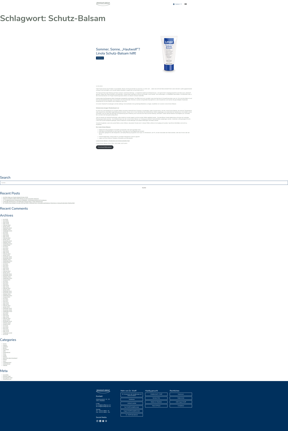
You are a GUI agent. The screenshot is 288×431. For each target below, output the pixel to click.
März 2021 (6, 304)
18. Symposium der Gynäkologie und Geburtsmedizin (132, 394)
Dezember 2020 (7, 308)
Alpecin (5, 345)
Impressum (181, 394)
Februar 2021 (6, 305)
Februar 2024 (6, 254)
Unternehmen (6, 364)
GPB (4, 351)
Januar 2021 (6, 307)
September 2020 (7, 311)
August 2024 (6, 245)
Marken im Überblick (156, 402)
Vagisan (5, 365)
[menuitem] (178, 4)
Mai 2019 (5, 328)
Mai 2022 (5, 284)
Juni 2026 (5, 221)
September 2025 (7, 231)
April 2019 (6, 330)
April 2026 (6, 222)
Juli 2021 (5, 298)
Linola (4, 355)
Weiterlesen (100, 58)
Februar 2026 (6, 225)
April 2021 (6, 303)
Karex (4, 354)
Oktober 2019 (7, 323)
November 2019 (7, 321)
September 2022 (7, 278)
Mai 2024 (5, 249)
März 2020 (6, 317)
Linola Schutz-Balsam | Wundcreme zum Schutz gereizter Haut (113, 141)
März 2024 (6, 252)
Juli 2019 (5, 326)
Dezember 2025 (7, 228)
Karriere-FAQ (156, 398)
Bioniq (4, 348)
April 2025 (6, 235)
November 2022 (7, 275)
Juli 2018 (5, 334)
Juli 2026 (5, 219)
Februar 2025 (6, 238)
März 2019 (6, 331)
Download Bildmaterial (105, 147)
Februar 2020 (6, 318)
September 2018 (7, 333)
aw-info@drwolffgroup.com (103, 406)
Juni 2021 (5, 300)
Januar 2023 (6, 272)
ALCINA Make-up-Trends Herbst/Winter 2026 (15, 197)
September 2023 (7, 261)
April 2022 (6, 285)
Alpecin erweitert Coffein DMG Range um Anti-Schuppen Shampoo (21, 199)
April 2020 (6, 315)
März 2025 (6, 236)
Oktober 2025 (7, 229)
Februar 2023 (6, 271)
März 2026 (6, 223)
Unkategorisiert (7, 362)
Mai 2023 (5, 267)
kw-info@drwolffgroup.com (103, 405)
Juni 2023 (5, 265)
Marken (5, 357)
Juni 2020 (5, 313)
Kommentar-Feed (7, 378)
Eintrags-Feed (6, 376)
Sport (4, 361)
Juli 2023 (5, 264)
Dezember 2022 (7, 274)
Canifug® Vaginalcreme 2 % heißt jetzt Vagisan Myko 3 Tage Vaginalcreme (23, 201)
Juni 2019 (5, 327)
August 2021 (6, 297)
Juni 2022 (5, 282)
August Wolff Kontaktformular (132, 411)
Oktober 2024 (7, 242)
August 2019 (6, 324)
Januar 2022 (6, 290)
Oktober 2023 (7, 259)
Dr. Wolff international (132, 415)
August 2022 (6, 280)
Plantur (5, 359)
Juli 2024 (5, 246)
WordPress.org (7, 379)
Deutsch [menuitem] (177, 4)
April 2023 (6, 268)
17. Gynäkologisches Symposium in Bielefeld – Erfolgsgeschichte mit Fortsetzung (24, 200)
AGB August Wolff (181, 402)
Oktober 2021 (7, 294)
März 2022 (6, 287)
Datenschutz (181, 398)
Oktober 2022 (7, 277)
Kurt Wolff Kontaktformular (131, 407)
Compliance (181, 406)
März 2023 (6, 269)
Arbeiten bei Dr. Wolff (156, 394)
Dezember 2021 (7, 291)
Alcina (4, 344)
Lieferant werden (131, 403)
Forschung (6, 349)
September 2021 (7, 295)
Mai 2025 (5, 234)
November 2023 (7, 258)
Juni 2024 (5, 248)
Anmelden (5, 375)
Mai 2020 (5, 314)
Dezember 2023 (7, 257)
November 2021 (7, 292)
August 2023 (6, 262)
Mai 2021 (5, 301)
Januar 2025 (6, 239)
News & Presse (156, 406)
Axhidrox (5, 346)
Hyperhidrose (6, 352)
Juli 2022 (5, 281)
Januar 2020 (6, 320)
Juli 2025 (5, 232)
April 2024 (6, 251)
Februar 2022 (6, 288)
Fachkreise (132, 399)
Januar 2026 (6, 226)
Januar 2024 (6, 255)
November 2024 (7, 241)
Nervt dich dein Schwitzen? (10, 358)
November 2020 (7, 310)
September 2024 (7, 244)
